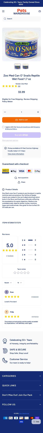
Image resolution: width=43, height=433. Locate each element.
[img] (9, 86)
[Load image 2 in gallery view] (25, 66)
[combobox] (21, 19)
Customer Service (19, 359)
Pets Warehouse (24, 413)
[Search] (4, 19)
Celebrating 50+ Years (21, 340)
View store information (16, 154)
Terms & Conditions (23, 127)
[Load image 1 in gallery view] (17, 66)
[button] (40, 11)
